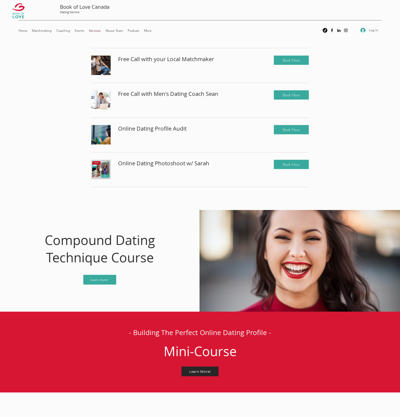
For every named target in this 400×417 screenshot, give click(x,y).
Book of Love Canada (84, 6)
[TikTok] (325, 30)
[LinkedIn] (339, 30)
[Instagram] (346, 30)
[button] (291, 60)
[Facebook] (332, 30)
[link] (192, 59)
